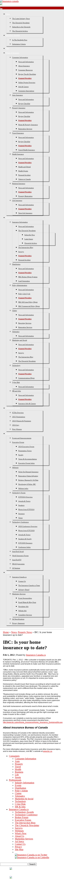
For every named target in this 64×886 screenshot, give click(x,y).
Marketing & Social (24, 798)
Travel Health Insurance (26, 150)
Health (18, 769)
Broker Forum (21, 817)
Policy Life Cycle (24, 294)
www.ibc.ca (47, 751)
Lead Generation (24, 281)
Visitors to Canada (24, 179)
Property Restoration (25, 196)
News (8, 14)
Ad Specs (19, 841)
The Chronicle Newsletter (21, 23)
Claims (14, 310)
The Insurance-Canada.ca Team (29, 585)
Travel (18, 766)
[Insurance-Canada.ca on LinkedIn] (32, 857)
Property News (25, 632)
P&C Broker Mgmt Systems (27, 277)
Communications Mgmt (26, 378)
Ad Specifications (18, 619)
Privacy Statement (18, 623)
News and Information (26, 62)
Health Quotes (23, 171)
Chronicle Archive (30, 243)
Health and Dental (24, 167)
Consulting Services (25, 615)
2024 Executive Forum (26, 446)
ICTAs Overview (18, 412)
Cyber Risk (16, 382)
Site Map (19, 849)
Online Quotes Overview (26, 82)
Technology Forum (18, 493)
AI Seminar (16, 568)
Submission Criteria (19, 44)
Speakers (21, 505)
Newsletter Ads (23, 606)
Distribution (16, 264)
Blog (8, 48)
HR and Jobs (16, 391)
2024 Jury (15, 425)
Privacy (18, 846)
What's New (20, 833)
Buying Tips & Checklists (27, 74)
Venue (20, 518)
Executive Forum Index (26, 463)
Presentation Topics (25, 451)
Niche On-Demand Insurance (28, 472)
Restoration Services (25, 129)
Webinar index (23, 488)
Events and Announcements (21, 438)
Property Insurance (18, 108)
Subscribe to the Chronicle (21, 27)
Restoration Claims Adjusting (28, 476)
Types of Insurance (12, 53)
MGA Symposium (18, 564)
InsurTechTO (16, 560)
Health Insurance (18, 154)
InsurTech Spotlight (13, 35)
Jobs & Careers (23, 87)
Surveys (21, 252)
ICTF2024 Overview (25, 497)
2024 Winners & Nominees (21, 421)
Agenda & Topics (24, 501)
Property (19, 764)
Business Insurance (18, 183)
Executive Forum (18, 442)
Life (17, 774)
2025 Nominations (18, 417)
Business (19, 772)
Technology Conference (20, 522)
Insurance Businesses (13, 218)
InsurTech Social (18, 551)
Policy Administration (19, 285)
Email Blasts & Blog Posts (27, 602)
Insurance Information (20, 222)
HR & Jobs (20, 806)
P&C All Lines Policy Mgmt (28, 302)
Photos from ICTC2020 (26, 530)
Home (6, 632)
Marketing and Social (19, 340)
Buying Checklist (24, 103)
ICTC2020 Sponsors (25, 543)
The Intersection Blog (25, 247)
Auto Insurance (17, 95)
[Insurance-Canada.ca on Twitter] (31, 855)
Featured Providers (25, 78)
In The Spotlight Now (19, 40)
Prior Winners (17, 429)
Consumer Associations (26, 91)
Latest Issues (28, 239)
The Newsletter (27, 825)
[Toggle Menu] (1, 8)
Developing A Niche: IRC (27, 484)
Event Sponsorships (25, 598)
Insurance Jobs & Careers (27, 403)
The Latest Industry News (21, 18)
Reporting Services (24, 323)
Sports (18, 777)
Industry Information (24, 782)
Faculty (20, 455)
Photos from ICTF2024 (26, 509)
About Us (19, 836)
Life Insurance (17, 200)
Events (8, 434)
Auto (17, 761)
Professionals (15, 780)
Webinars (15, 467)
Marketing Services (18, 594)
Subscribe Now (29, 235)
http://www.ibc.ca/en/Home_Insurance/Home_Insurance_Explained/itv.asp (33, 722)
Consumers (14, 756)
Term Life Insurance (25, 213)
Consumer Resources (25, 70)
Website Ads (22, 611)
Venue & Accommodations (27, 459)
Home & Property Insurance (28, 125)
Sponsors (21, 514)
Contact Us (22, 581)
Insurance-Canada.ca (19, 577)
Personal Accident (24, 175)
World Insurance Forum (20, 555)
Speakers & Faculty (25, 539)
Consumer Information (20, 57)
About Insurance (24, 66)
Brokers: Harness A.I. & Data (28, 480)
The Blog (25, 822)
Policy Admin (21, 790)
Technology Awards (13, 408)
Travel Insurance (18, 133)
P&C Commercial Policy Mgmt (29, 306)
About (8, 572)
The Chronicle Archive (20, 31)
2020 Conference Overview (27, 526)
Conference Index (24, 547)
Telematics (15, 331)
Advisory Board (23, 589)
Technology (16, 365)
